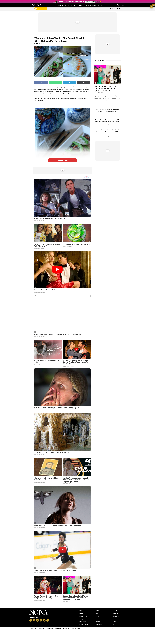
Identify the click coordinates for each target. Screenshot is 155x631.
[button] (118, 5)
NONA (35, 35)
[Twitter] (114, 9)
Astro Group (120, 628)
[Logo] (36, 5)
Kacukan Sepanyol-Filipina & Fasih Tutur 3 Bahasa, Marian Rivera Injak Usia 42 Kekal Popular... (107, 132)
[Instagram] (112, 9)
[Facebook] (110, 9)
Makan (41, 35)
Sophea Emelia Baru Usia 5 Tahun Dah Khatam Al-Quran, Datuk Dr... (106, 88)
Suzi (37, 43)
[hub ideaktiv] (123, 4)
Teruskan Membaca (62, 160)
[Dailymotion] (120, 9)
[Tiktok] (116, 9)
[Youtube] (118, 9)
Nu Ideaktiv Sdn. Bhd (108, 628)
